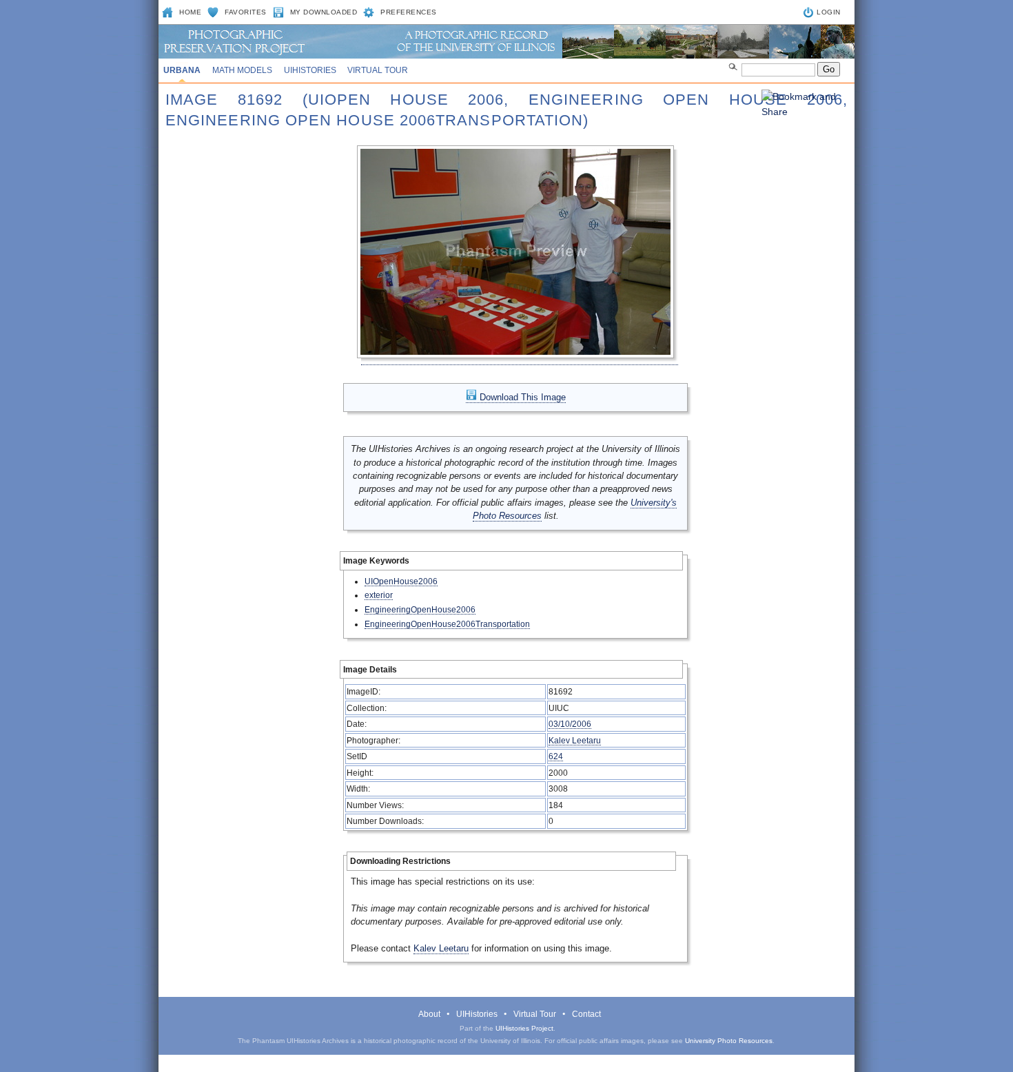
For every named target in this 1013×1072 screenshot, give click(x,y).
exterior (379, 594)
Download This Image (521, 397)
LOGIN (829, 12)
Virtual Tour (377, 70)
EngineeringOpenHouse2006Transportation (447, 623)
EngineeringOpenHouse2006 (420, 609)
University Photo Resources (728, 1040)
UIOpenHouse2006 (401, 581)
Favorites (246, 12)
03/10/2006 (570, 723)
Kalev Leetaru (575, 740)
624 (556, 756)
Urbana (182, 70)
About (429, 1014)
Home (190, 12)
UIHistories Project (524, 1028)
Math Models (242, 70)
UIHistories (310, 70)
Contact (586, 1014)
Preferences (408, 12)
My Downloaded (324, 12)
